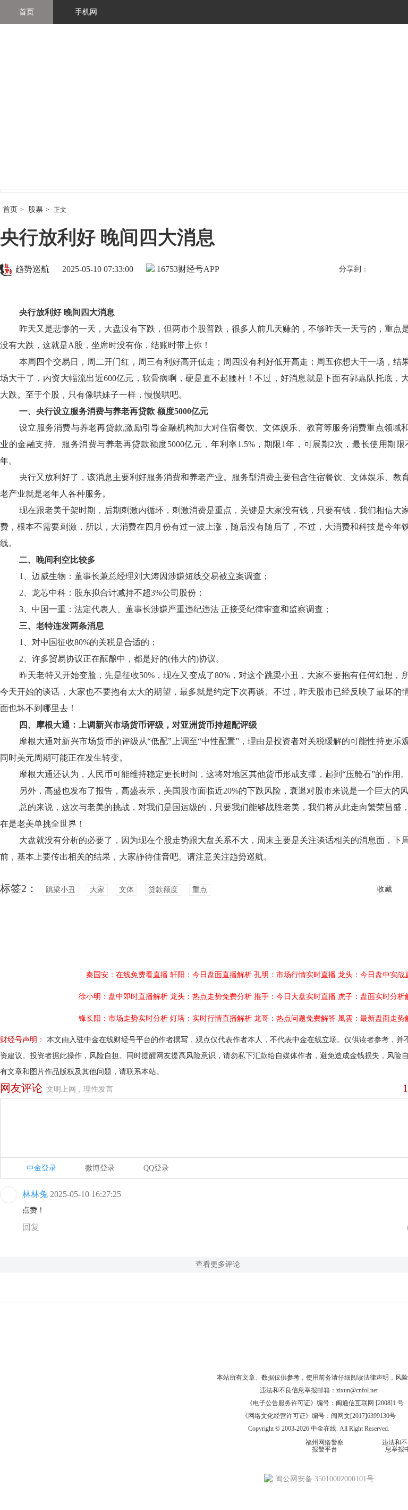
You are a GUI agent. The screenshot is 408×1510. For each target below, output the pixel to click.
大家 (97, 890)
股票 (35, 209)
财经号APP (198, 269)
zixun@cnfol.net (357, 1390)
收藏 (384, 889)
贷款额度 (163, 890)
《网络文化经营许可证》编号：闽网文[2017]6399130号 (319, 1416)
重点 (199, 890)
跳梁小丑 (60, 890)
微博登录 (100, 1168)
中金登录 (41, 1168)
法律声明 (376, 1377)
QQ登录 (156, 1168)
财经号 (29, 117)
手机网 (86, 12)
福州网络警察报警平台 (324, 1446)
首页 (26, 12)
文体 (126, 890)
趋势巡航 (32, 269)
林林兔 (35, 1194)
